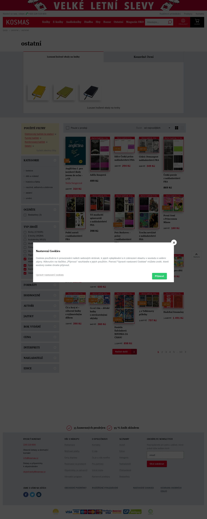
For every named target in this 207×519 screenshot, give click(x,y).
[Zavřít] (174, 242)
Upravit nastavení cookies (50, 274)
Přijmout (159, 276)
